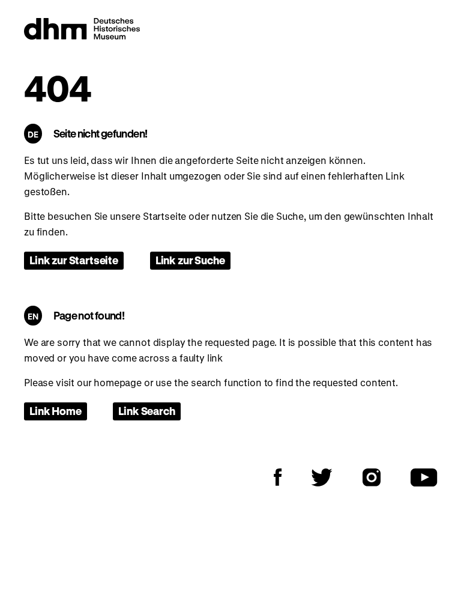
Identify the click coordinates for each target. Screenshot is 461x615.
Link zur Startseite (73, 260)
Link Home (55, 411)
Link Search (146, 411)
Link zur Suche (190, 260)
